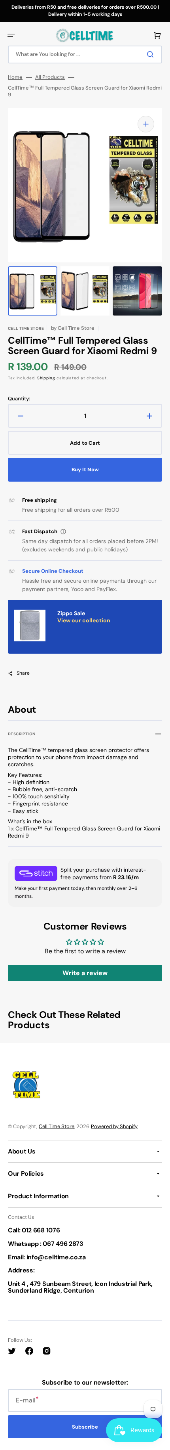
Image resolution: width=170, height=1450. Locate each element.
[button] (11, 35)
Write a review (85, 973)
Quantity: (19, 399)
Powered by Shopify (114, 1126)
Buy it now (85, 469)
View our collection (83, 620)
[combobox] (85, 54)
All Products (50, 77)
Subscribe (85, 1426)
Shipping (46, 378)
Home (15, 77)
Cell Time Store (56, 1126)
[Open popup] (63, 532)
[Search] (152, 54)
